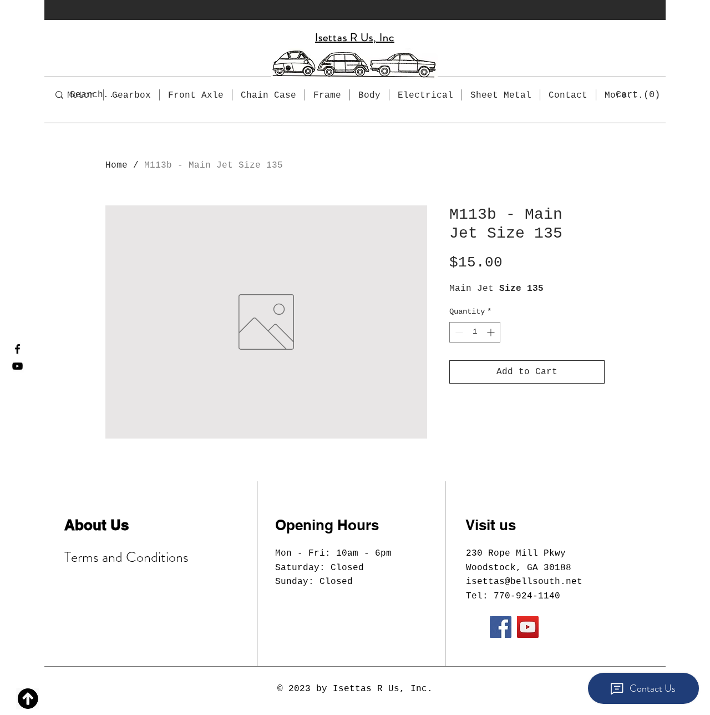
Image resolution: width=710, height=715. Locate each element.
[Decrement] (458, 332)
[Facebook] (17, 349)
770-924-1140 (527, 596)
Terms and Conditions (126, 557)
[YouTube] (17, 366)
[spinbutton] (475, 332)
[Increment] (492, 332)
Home (116, 165)
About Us (96, 524)
